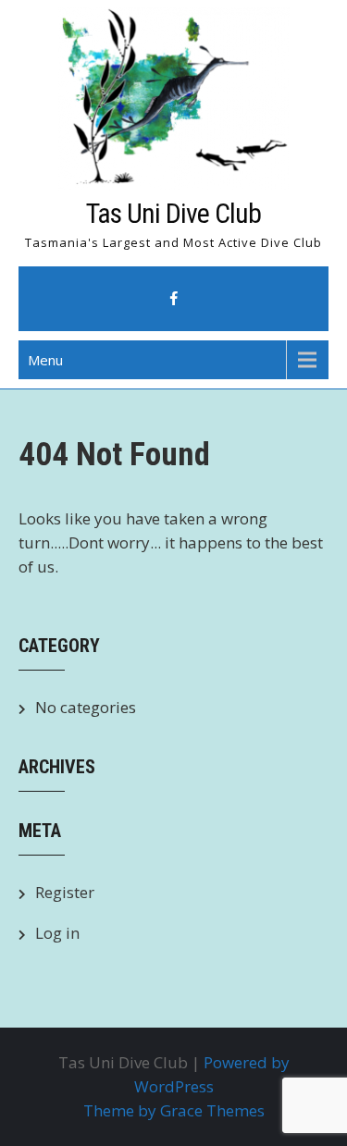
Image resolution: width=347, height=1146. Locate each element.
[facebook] (173, 298)
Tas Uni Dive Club (173, 213)
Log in (57, 932)
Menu (45, 360)
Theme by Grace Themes (174, 1110)
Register (64, 892)
